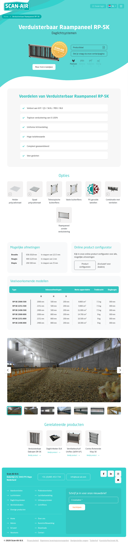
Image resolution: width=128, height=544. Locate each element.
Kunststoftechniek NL (108, 540)
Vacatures (14, 532)
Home (6, 16)
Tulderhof (94, 540)
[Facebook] (103, 474)
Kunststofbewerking (46, 523)
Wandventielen (16, 491)
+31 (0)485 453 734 (51, 477)
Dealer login (99, 6)
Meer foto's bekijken (44, 67)
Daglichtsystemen (17, 500)
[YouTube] (118, 480)
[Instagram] (118, 474)
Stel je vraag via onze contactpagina (88, 53)
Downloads (42, 528)
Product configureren (84, 265)
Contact (41, 532)
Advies (13, 523)
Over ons (41, 518)
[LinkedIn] (111, 474)
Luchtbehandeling (45, 495)
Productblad (78, 47)
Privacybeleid (33, 540)
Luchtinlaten (15, 495)
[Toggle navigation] (121, 6)
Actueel (13, 528)
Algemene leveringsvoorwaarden (54, 540)
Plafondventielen (45, 491)
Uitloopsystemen (45, 500)
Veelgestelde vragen (79, 540)
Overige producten (18, 509)
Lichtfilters (42, 505)
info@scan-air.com (78, 477)
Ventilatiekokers (16, 505)
